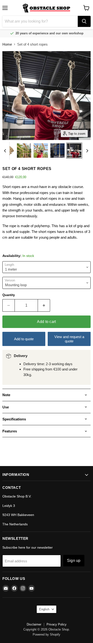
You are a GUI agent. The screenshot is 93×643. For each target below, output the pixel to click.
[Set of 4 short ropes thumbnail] (24, 150)
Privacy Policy (56, 624)
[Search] (84, 21)
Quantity (8, 295)
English (44, 609)
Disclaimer (34, 624)
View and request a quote (69, 339)
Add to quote (24, 339)
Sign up (74, 560)
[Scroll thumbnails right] (86, 151)
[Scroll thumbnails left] (6, 151)
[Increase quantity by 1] (44, 305)
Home (7, 44)
